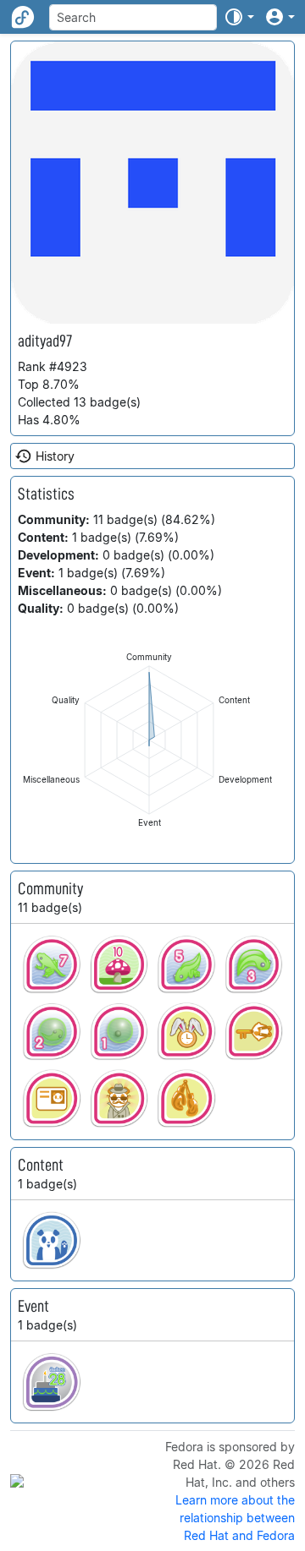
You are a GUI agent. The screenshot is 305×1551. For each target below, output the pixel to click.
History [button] (55, 456)
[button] (239, 17)
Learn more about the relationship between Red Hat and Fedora (235, 1518)
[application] (149, 740)
